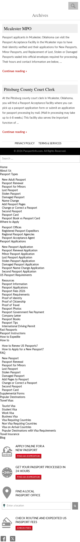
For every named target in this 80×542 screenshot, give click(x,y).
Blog (2, 437)
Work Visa (8, 413)
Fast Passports (8, 330)
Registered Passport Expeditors (20, 231)
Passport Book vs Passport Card (21, 218)
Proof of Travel (10, 305)
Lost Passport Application (17, 257)
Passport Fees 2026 (13, 291)
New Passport (10, 358)
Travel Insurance (9, 434)
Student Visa (9, 409)
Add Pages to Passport (15, 379)
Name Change (10, 201)
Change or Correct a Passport (19, 208)
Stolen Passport (11, 194)
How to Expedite (10, 337)
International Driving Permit (18, 326)
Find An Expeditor (28, 456)
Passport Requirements (16, 294)
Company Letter (11, 315)
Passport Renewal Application (19, 250)
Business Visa (10, 416)
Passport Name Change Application (23, 268)
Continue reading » (14, 71)
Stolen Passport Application (18, 261)
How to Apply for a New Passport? (23, 349)
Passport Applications (13, 241)
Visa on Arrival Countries (16, 427)
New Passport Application (17, 247)
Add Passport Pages (13, 204)
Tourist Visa (8, 406)
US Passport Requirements (16, 275)
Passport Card (10, 215)
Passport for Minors (14, 186)
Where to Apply (9, 222)
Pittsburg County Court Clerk (29, 89)
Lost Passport (10, 190)
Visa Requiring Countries (16, 420)
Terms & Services (49, 143)
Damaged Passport (13, 197)
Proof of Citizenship (14, 301)
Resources (8, 280)
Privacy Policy (25, 143)
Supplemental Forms (12, 393)
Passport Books (11, 319)
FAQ (2, 353)
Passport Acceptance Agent (18, 238)
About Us (5, 170)
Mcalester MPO (17, 28)
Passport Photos (11, 308)
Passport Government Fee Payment (23, 312)
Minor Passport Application (18, 254)
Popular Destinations (12, 397)
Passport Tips (10, 323)
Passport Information (14, 284)
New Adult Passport (14, 179)
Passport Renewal (12, 183)
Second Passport (12, 211)
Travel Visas (6, 400)
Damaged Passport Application (20, 264)
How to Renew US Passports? (20, 346)
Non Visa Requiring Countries (19, 423)
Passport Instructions (12, 333)
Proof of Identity (12, 298)
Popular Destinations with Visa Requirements (29, 430)
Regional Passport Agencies (18, 234)
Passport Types (9, 174)
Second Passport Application (19, 271)
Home (3, 167)
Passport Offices (11, 227)
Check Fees (24, 528)
